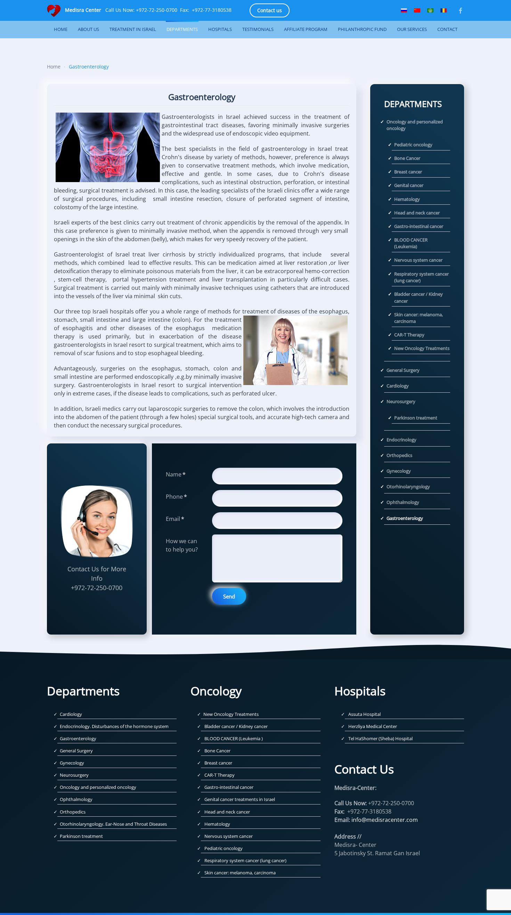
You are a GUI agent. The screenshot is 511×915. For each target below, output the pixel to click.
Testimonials (258, 29)
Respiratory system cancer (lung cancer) (421, 277)
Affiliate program (305, 29)
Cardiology (398, 386)
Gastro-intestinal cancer (418, 226)
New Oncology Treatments (421, 348)
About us (88, 29)
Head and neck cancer (417, 213)
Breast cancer (408, 172)
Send (229, 596)
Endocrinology (401, 439)
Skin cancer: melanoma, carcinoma (418, 318)
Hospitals (220, 29)
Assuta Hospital (364, 714)
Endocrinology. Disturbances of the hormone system (114, 726)
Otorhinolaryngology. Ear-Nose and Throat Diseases (113, 824)
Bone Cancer (407, 158)
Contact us (269, 10)
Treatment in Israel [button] (133, 29)
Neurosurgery (401, 401)
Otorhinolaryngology (408, 486)
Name (176, 474)
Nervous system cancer (418, 260)
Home (60, 29)
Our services (412, 29)
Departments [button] (182, 29)
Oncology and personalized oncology (415, 125)
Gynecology (399, 471)
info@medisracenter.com (384, 820)
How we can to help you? (182, 545)
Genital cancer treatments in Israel (239, 799)
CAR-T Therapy (409, 335)
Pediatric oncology (413, 144)
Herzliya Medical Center (372, 726)
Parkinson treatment (415, 418)
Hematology (407, 199)
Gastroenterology (405, 518)
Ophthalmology (403, 502)
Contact (447, 29)
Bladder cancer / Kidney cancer (418, 297)
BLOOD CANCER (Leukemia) (411, 243)
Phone (176, 496)
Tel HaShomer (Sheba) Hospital (380, 738)
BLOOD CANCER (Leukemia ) (233, 738)
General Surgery (403, 370)
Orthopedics (399, 455)
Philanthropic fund (362, 29)
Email (175, 519)
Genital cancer (408, 185)
